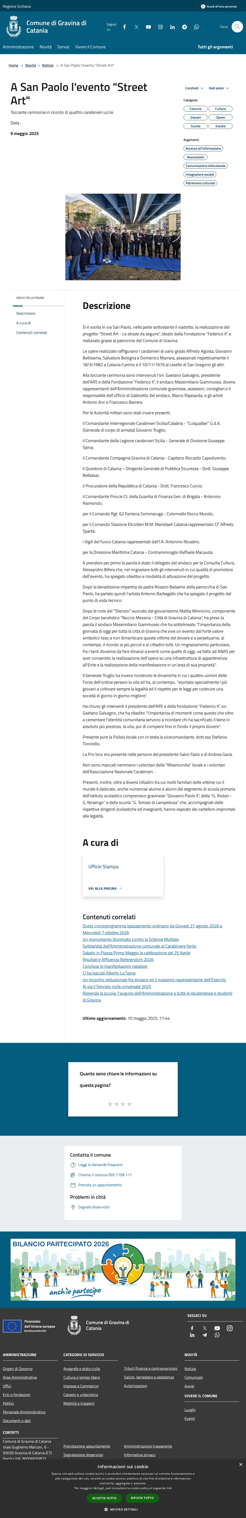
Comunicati (193, 1377)
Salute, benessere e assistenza (149, 1377)
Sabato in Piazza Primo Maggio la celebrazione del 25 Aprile (136, 953)
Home (13, 65)
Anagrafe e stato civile (81, 1368)
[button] (123, 1509)
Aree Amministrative (20, 1377)
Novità (30, 65)
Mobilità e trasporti (79, 1403)
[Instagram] (158, 26)
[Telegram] (182, 26)
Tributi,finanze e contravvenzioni (151, 1368)
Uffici (7, 1386)
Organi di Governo (17, 1368)
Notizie (48, 65)
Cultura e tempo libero (81, 1377)
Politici (8, 1403)
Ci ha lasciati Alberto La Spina (109, 973)
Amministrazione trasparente (148, 1446)
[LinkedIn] (170, 26)
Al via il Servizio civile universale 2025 (117, 986)
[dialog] (123, 1489)
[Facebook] (122, 26)
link (169, 1488)
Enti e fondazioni (16, 1394)
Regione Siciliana (17, 6)
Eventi (189, 1418)
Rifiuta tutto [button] (142, 1498)
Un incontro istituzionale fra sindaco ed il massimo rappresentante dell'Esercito (154, 979)
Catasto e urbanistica (80, 1394)
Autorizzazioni (135, 1386)
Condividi (192, 88)
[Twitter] (134, 26)
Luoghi (190, 1410)
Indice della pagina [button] (30, 297)
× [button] (240, 1465)
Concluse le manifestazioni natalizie (115, 966)
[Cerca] (237, 26)
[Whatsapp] (194, 26)
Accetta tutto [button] (104, 1498)
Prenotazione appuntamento (86, 1446)
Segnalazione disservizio (83, 1455)
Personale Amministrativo (24, 1412)
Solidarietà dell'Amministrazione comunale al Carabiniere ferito (140, 946)
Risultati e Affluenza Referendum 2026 (118, 959)
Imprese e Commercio (80, 1386)
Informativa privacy (140, 1455)
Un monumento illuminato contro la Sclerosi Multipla (131, 939)
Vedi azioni (217, 88)
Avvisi (189, 1386)
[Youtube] (146, 26)
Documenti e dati (17, 1420)
